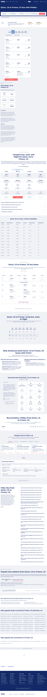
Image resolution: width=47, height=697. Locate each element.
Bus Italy (11, 678)
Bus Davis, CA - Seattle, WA (28, 626)
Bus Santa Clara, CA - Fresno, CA (6, 643)
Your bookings (36, 1)
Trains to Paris (3, 678)
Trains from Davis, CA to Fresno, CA (30, 602)
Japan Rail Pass (40, 675)
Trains (7, 1)
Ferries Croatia (31, 677)
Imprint (11, 694)
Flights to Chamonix (22, 675)
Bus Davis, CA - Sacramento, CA (6, 628)
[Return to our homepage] (4, 1)
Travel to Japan (40, 680)
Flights (13, 1)
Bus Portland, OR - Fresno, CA (40, 616)
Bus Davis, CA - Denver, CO (16, 628)
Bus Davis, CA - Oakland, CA (5, 630)
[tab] (9, 35)
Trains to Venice (4, 680)
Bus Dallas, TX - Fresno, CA (28, 616)
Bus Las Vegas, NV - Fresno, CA (40, 614)
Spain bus (12, 675)
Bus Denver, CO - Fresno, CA (17, 620)
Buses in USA (9, 648)
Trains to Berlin (3, 681)
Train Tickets (3, 673)
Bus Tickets (12, 673)
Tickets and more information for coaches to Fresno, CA (33, 603)
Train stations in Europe (41, 678)
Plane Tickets (21, 673)
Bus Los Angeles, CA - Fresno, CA (17, 614)
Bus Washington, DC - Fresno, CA (29, 614)
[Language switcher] (30, 1)
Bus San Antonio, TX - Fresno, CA (6, 620)
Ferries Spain (30, 678)
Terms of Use (16, 694)
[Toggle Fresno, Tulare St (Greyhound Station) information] (44, 590)
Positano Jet (30, 681)
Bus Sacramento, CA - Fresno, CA (29, 618)
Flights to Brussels (22, 678)
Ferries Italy (30, 680)
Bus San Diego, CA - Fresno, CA (6, 616)
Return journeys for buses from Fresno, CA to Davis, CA (10, 602)
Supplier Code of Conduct (30, 694)
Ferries (17, 1)
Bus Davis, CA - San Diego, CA (17, 626)
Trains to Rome (3, 677)
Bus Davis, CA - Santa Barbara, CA (40, 630)
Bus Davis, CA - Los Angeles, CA (40, 624)
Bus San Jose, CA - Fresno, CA (17, 622)
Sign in (45, 1)
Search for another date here (23, 302)
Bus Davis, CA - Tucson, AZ (28, 630)
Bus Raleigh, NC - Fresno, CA (28, 622)
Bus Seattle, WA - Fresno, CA (17, 616)
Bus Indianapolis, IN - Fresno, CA (6, 622)
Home (2, 648)
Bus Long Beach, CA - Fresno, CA (40, 641)
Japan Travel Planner (41, 677)
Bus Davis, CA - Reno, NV (39, 628)
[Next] (29, 32)
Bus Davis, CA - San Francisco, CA (40, 626)
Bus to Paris (12, 681)
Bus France (12, 677)
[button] (21, 14)
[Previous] (9, 328)
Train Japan (3, 675)
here (31, 308)
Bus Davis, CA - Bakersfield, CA (17, 630)
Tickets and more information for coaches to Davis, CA (10, 603)
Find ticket (4, 95)
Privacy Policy (22, 694)
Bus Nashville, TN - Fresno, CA (40, 620)
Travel (38, 673)
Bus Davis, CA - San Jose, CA (28, 628)
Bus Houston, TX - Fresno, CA (40, 618)
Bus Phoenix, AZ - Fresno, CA (6, 618)
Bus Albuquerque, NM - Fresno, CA (18, 624)
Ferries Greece (31, 675)
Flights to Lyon (21, 677)
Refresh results (23, 271)
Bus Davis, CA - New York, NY (28, 624)
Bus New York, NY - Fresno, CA (6, 614)
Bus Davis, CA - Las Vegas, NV (6, 626)
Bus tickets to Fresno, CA (17, 648)
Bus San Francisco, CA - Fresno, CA (18, 618)
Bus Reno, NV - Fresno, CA (5, 624)
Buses (10, 1)
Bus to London (12, 680)
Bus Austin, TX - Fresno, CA (28, 620)
